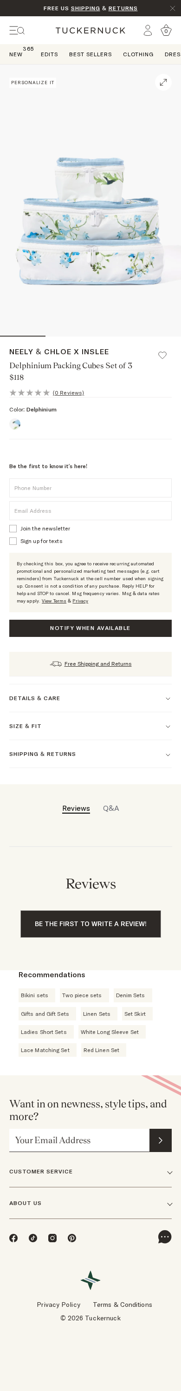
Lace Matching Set (45, 1050)
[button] (166, 351)
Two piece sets (82, 995)
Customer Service (41, 1171)
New (16, 54)
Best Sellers (90, 54)
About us (25, 1202)
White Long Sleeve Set (110, 1031)
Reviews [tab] (76, 808)
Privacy (80, 601)
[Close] (172, 8)
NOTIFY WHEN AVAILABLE (90, 627)
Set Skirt (135, 1013)
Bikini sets (34, 995)
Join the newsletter (45, 528)
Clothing (138, 54)
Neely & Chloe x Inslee (59, 351)
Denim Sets (130, 995)
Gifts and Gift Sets (45, 1013)
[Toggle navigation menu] (17, 30)
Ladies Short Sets (44, 1031)
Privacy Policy (58, 1304)
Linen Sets (96, 1013)
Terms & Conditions (122, 1304)
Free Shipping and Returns (98, 663)
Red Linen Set (101, 1050)
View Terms (54, 601)
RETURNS (123, 8)
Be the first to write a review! (91, 924)
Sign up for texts (41, 540)
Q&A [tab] (111, 808)
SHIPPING (85, 8)
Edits (49, 54)
